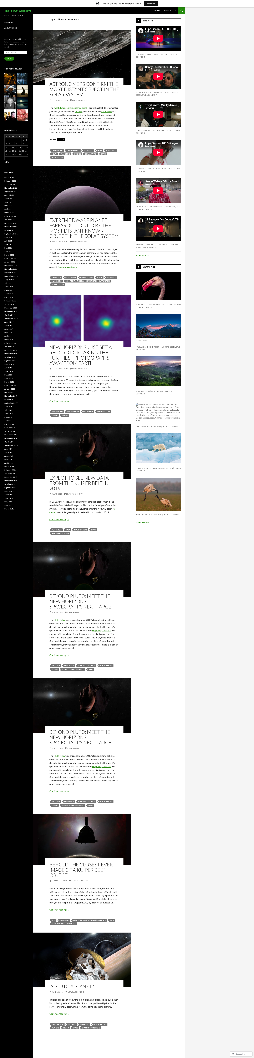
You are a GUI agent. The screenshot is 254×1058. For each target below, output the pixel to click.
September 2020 (10, 276)
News (54, 154)
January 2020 (9, 304)
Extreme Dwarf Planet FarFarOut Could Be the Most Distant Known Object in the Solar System (84, 228)
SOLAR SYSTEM (91, 154)
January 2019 (9, 347)
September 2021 (10, 234)
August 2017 (9, 406)
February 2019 (10, 343)
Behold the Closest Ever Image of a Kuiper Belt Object (81, 870)
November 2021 (10, 227)
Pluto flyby (59, 619)
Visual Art (149, 266)
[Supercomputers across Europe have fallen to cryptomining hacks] (22, 78)
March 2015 (9, 509)
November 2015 (10, 480)
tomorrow (57, 157)
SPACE (103, 154)
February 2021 (10, 258)
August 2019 (9, 322)
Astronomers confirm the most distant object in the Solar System (84, 89)
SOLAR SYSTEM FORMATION (73, 669)
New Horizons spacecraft (64, 924)
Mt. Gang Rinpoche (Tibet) (147, 347)
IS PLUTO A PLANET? (71, 986)
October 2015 (9, 484)
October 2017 (9, 399)
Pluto (55, 415)
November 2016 (10, 438)
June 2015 (8, 498)
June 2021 (8, 244)
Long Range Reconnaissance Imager (89, 920)
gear (99, 150)
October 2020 (9, 272)
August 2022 (9, 195)
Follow (9, 58)
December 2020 (10, 265)
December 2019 (10, 308)
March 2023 (9, 177)
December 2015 (10, 477)
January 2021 (9, 262)
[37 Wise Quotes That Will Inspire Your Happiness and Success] (10, 103)
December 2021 (10, 223)
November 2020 (10, 269)
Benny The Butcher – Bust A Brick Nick (153, 92)
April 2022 (8, 209)
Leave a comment (80, 100)
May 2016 (8, 459)
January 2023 (9, 184)
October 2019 (9, 315)
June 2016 (8, 456)
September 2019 (10, 318)
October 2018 (9, 357)
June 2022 (8, 202)
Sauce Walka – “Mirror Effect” (150, 207)
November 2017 (10, 396)
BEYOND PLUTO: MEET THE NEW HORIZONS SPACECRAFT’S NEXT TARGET (81, 601)
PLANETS (55, 1028)
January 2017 (9, 431)
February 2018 (10, 385)
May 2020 (8, 290)
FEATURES (72, 1024)
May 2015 (8, 502)
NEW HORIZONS (103, 412)
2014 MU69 (56, 666)
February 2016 (10, 470)
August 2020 (9, 280)
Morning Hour (143, 391)
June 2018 (8, 371)
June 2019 (8, 329)
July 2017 (8, 410)
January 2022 (9, 220)
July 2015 (8, 495)
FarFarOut (88, 150)
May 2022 (8, 205)
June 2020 (8, 287)
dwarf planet (73, 150)
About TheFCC (170, 11)
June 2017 (8, 414)
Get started (150, 3)
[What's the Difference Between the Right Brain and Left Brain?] (22, 115)
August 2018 (9, 364)
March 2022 (9, 213)
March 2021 (9, 255)
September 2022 (10, 191)
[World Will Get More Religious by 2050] (22, 91)
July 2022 (8, 198)
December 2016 (10, 435)
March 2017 (9, 424)
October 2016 (9, 442)
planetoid (65, 154)
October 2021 (9, 230)
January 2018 (9, 389)
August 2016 (9, 449)
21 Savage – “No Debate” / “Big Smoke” (152, 245)
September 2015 (10, 488)
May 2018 (8, 375)
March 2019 (9, 339)
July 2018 (8, 368)
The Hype (148, 20)
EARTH (99, 277)
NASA (68, 530)
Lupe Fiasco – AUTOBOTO (147, 54)
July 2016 (8, 452)
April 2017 (8, 421)
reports (78, 111)
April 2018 (8, 378)
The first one (142, 426)
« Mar (7, 162)
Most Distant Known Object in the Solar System (88, 281)
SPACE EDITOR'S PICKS (91, 1028)
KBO (53, 920)
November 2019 (10, 311)
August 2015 (9, 491)
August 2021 (9, 237)
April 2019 (8, 336)
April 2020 (8, 294)
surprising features (101, 630)
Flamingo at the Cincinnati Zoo (150, 305)
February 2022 (10, 216)
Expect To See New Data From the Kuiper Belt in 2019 (79, 483)
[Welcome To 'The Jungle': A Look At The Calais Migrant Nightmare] (10, 78)
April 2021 (8, 251)
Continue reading (68, 266)
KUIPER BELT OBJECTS (86, 666)
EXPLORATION (57, 1024)
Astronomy (57, 150)
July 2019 (8, 325)
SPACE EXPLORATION (60, 533)
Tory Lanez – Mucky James (148, 130)
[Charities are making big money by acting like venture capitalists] (10, 115)
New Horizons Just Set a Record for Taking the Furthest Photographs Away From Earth (80, 355)
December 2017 (10, 392)
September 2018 (10, 361)
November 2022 (10, 188)
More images (143, 523)
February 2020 (10, 301)
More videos (143, 255)
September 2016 (10, 445)
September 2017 (10, 403)
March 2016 (9, 466)
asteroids (56, 277)
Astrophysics (73, 412)
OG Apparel (155, 11)
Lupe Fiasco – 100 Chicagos (148, 168)
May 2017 (8, 417)
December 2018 (10, 350)
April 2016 (8, 463)
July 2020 (8, 283)
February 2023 (10, 181)
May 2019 (8, 332)
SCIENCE (77, 154)
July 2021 (8, 241)
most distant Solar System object (70, 107)
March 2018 (9, 382)
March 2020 (9, 297)
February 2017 (10, 428)
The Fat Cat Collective (17, 10)
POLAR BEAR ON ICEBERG (146, 468)
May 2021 (8, 248)
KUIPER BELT (111, 150)
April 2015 (8, 505)
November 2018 (10, 354)
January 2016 (9, 473)
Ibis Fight (140, 514)
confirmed (106, 111)
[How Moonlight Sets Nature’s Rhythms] (22, 103)
